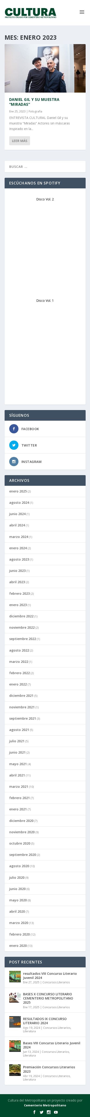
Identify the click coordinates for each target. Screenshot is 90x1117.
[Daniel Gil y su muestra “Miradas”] (45, 68)
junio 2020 (17, 889)
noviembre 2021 (22, 707)
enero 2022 (18, 684)
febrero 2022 (19, 673)
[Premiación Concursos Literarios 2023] (15, 1070)
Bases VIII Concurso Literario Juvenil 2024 (51, 1045)
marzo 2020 (18, 923)
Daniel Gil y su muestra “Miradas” (34, 102)
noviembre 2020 (22, 832)
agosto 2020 (19, 866)
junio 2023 (17, 570)
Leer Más (19, 141)
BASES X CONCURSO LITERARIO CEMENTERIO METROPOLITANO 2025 (48, 998)
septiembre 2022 (22, 639)
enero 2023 (18, 605)
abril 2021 (17, 775)
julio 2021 (16, 741)
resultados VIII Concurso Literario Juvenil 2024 (50, 975)
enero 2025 (18, 491)
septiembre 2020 (22, 854)
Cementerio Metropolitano (45, 1105)
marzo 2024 (18, 536)
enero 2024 (18, 548)
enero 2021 (18, 809)
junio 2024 (17, 514)
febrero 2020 (19, 934)
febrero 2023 (19, 593)
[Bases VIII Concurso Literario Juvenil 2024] (15, 1046)
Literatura (29, 1031)
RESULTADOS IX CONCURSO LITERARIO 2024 (45, 1021)
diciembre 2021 (21, 695)
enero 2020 (18, 945)
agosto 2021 (19, 730)
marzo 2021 (18, 786)
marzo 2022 (18, 661)
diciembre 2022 (21, 616)
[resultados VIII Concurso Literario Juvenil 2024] (15, 976)
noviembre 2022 (22, 627)
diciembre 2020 (21, 820)
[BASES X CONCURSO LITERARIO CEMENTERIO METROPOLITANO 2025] (15, 997)
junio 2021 (17, 752)
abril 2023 (17, 582)
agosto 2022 (19, 650)
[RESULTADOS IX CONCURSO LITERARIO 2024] (15, 1022)
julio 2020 (16, 877)
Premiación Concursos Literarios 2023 (49, 1069)
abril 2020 (17, 911)
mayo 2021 (18, 764)
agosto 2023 (19, 559)
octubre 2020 (19, 843)
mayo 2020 (18, 900)
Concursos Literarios (56, 982)
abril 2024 (17, 525)
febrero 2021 (19, 798)
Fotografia (35, 111)
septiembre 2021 (22, 718)
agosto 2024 (19, 502)
